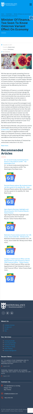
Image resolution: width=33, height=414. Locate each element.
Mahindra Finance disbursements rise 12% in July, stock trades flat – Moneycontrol (17, 236)
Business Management (10, 350)
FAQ (5, 331)
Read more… (5, 145)
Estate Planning (8, 348)
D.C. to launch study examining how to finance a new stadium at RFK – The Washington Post (16, 161)
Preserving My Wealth (10, 343)
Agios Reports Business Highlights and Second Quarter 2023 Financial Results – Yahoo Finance (17, 211)
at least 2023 (5, 129)
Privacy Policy (13, 411)
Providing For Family (9, 346)
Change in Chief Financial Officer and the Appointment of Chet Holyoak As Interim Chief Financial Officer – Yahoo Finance (17, 260)
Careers (6, 329)
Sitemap (21, 411)
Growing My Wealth (9, 341)
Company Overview (9, 325)
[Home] (9, 4)
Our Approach (8, 327)
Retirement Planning (9, 344)
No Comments (6, 51)
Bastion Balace (15, 409)
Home (2, 14)
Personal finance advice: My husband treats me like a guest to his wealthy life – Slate (18, 186)
